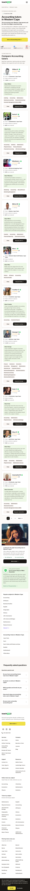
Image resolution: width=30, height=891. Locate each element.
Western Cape (13, 7)
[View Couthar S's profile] (7, 291)
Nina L (14, 248)
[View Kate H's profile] (7, 391)
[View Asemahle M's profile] (7, 477)
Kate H (14, 389)
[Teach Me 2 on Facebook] (3, 729)
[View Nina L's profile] (7, 250)
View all (6, 628)
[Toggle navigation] (26, 2)
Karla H (14, 114)
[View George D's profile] (7, 334)
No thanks (19, 888)
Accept (11, 888)
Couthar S (15, 290)
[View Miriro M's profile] (7, 206)
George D (15, 332)
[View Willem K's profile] (7, 71)
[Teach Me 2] (6, 2)
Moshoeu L (16, 161)
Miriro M (15, 204)
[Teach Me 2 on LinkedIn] (6, 729)
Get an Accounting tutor (14, 39)
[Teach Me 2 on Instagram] (9, 729)
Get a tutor (14, 561)
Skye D (14, 432)
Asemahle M (16, 475)
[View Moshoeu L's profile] (7, 163)
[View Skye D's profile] (7, 434)
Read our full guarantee (9, 586)
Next (19, 518)
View (8, 106)
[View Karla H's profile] (7, 116)
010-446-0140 (6, 733)
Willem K (15, 69)
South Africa (5, 7)
